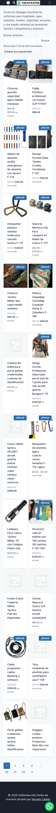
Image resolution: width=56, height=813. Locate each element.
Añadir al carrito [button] (15, 192)
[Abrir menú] (49, 2)
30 (6, 772)
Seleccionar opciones (17, 118)
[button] (49, 806)
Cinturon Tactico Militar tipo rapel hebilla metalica (14, 301)
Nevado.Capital (41, 799)
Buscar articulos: (14, 35)
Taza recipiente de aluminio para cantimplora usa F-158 (40, 672)
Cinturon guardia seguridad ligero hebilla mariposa (15, 96)
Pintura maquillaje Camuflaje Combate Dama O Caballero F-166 (39, 305)
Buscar (45, 40)
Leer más (15, 755)
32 (23, 772)
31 (15, 772)
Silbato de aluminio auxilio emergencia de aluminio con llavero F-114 (14, 165)
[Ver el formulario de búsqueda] (14, 2)
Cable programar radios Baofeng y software (13, 672)
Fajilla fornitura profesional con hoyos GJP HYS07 (39, 96)
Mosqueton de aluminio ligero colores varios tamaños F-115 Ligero (39, 455)
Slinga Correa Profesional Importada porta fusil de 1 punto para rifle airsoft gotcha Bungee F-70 (40, 378)
